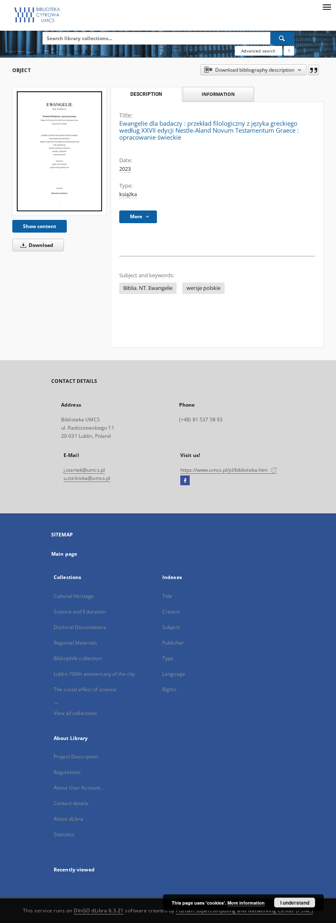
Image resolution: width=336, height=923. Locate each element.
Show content (39, 226)
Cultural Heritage (74, 596)
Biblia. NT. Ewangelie (148, 288)
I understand (294, 902)
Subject (170, 627)
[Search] (282, 38)
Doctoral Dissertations (80, 627)
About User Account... (79, 787)
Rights (169, 689)
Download (40, 245)
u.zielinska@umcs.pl (87, 478)
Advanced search (258, 51)
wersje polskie (203, 288)
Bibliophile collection (78, 658)
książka (128, 194)
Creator (171, 611)
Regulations (67, 772)
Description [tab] (146, 94)
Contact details (71, 803)
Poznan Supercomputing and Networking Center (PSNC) (244, 910)
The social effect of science (85, 689)
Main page (64, 553)
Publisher (173, 642)
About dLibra (68, 818)
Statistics (64, 834)
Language (173, 673)
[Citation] (313, 70)
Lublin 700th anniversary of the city (94, 673)
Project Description (76, 756)
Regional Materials (75, 642)
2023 (125, 168)
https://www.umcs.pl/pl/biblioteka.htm (224, 469)
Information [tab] (218, 94)
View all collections (75, 713)
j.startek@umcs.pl (84, 469)
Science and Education (80, 611)
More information (246, 903)
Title (167, 596)
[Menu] (326, 6)
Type (167, 658)
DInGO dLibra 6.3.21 (99, 910)
